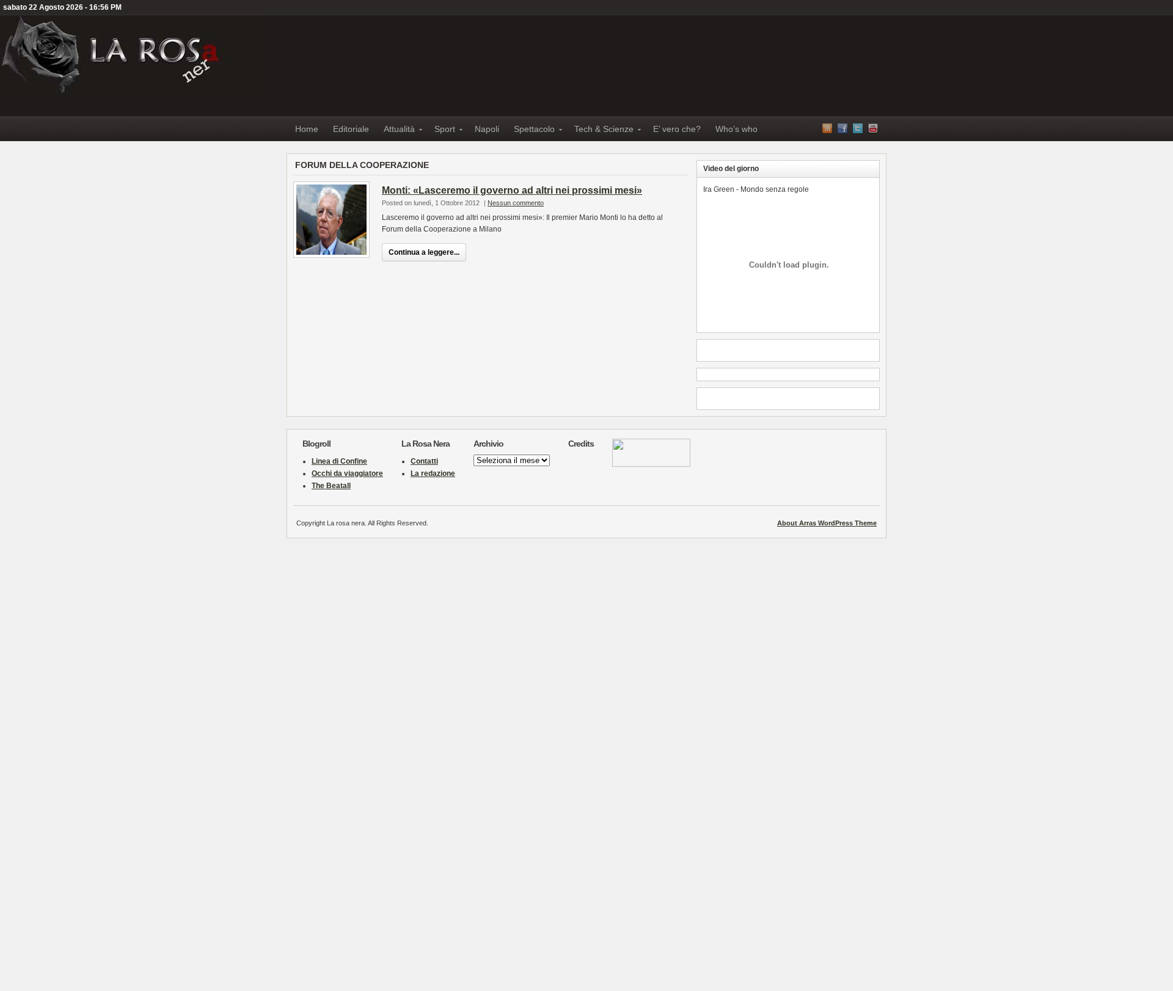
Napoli (487, 129)
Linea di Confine (339, 461)
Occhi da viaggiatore (347, 473)
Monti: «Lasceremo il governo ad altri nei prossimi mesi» (512, 190)
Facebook (842, 128)
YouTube (873, 128)
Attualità (395, 131)
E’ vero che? (677, 129)
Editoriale (351, 129)
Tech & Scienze (600, 131)
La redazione (433, 473)
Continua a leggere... (424, 252)
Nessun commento (516, 203)
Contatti (424, 461)
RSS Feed (827, 128)
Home (306, 129)
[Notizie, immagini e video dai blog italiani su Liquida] (651, 464)
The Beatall (331, 485)
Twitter (858, 128)
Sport (441, 131)
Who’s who (736, 129)
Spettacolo (530, 131)
